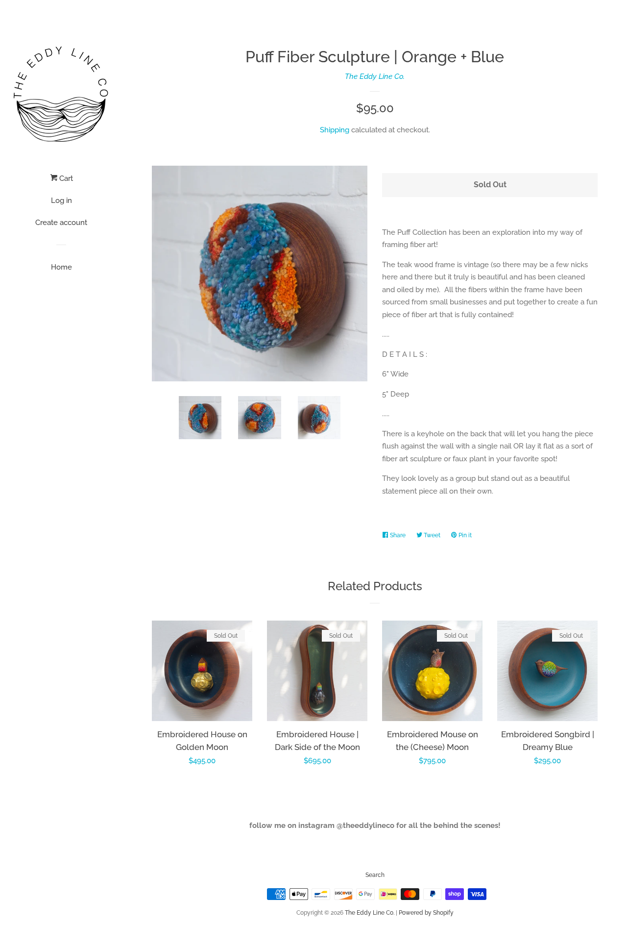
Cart (65, 178)
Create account (61, 222)
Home (61, 267)
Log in (61, 200)
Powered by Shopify (426, 912)
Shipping (334, 129)
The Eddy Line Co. (375, 76)
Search (375, 875)
